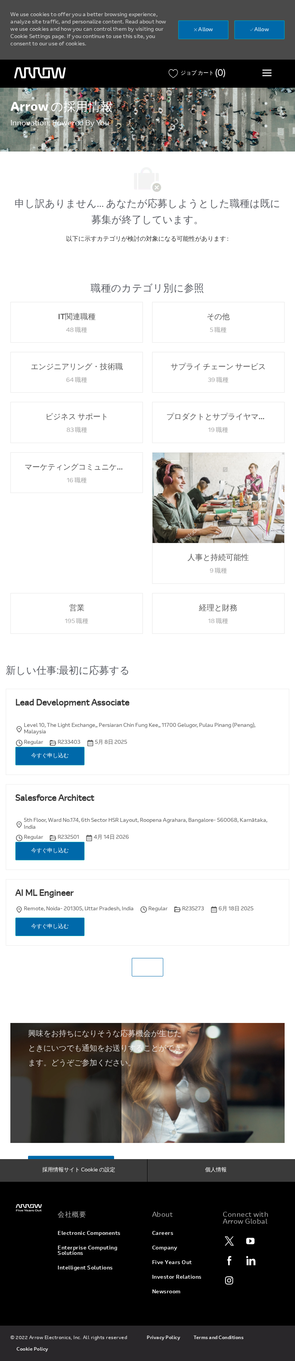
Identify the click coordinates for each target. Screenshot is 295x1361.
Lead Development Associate (72, 703)
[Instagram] (229, 1280)
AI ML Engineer (44, 894)
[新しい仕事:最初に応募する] (147, 967)
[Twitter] (229, 1241)
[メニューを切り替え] (267, 72)
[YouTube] (250, 1241)
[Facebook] (229, 1260)
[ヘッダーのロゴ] (40, 73)
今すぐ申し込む (50, 756)
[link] (29, 1207)
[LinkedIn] (250, 1260)
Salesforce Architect (54, 799)
